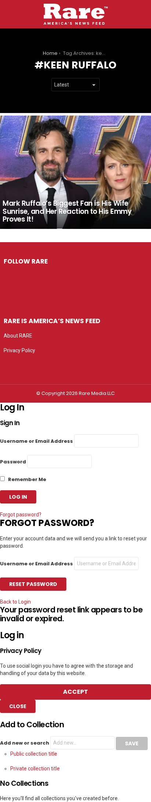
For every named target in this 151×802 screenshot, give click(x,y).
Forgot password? (20, 514)
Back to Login (15, 602)
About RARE (18, 336)
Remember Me (26, 479)
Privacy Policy (19, 350)
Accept (75, 692)
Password (13, 461)
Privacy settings (22, 365)
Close (17, 706)
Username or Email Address (36, 441)
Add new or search (25, 742)
